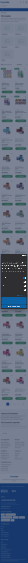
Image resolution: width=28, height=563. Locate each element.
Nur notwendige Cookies (14, 306)
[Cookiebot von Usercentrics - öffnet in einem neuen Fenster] (21, 255)
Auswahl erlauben (14, 302)
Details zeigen (20, 295)
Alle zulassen (14, 299)
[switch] (25, 282)
